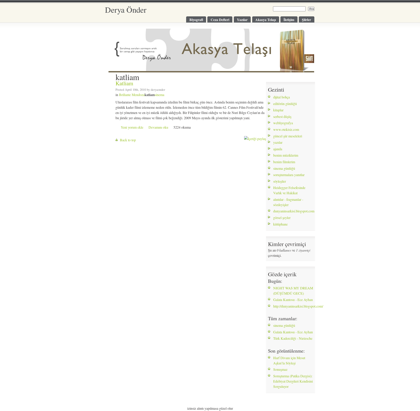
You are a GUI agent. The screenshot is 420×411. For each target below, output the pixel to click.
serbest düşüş (282, 116)
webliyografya (283, 123)
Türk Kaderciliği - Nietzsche (292, 338)
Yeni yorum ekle (132, 127)
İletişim (289, 19)
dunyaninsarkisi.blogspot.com (293, 211)
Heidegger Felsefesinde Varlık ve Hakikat (289, 190)
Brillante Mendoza (132, 94)
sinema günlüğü (284, 168)
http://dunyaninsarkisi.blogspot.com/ (298, 306)
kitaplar (278, 110)
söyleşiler (279, 181)
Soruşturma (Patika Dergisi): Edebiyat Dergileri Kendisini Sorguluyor (293, 381)
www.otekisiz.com (286, 129)
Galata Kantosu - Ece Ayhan (293, 299)
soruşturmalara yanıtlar (288, 174)
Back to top (128, 140)
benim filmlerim (284, 161)
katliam (150, 94)
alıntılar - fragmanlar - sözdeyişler (288, 202)
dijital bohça (281, 97)
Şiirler (306, 19)
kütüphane (280, 224)
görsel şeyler (281, 217)
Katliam (124, 83)
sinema (159, 94)
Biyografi (196, 19)
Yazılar (242, 19)
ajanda (277, 149)
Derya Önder (125, 9)
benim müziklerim (285, 155)
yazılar (277, 142)
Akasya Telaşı (265, 19)
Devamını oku (158, 127)
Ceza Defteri (220, 19)
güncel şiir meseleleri (287, 136)
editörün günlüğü (285, 103)
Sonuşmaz (280, 369)
